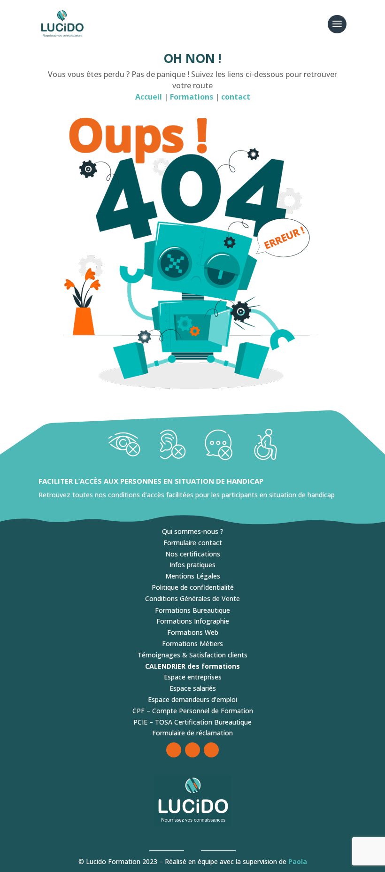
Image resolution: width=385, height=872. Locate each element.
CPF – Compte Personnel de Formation (192, 710)
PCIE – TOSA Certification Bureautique (192, 722)
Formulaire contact (192, 542)
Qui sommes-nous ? (192, 531)
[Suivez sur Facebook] (173, 749)
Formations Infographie (192, 621)
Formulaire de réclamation (192, 732)
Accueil (148, 97)
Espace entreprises (193, 676)
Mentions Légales (192, 575)
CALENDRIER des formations (192, 666)
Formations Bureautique (192, 610)
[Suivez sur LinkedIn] (211, 749)
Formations (192, 97)
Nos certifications (192, 553)
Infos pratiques (192, 564)
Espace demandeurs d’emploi (192, 699)
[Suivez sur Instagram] (192, 749)
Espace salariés (192, 688)
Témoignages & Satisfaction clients (192, 654)
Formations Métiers (192, 643)
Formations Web (192, 632)
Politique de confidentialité (193, 587)
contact (235, 97)
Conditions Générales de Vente (192, 598)
